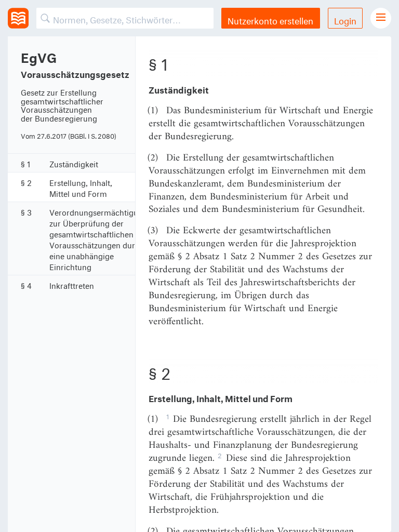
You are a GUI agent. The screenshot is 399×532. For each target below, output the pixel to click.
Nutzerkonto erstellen (270, 19)
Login (345, 19)
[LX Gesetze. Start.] (18, 18)
